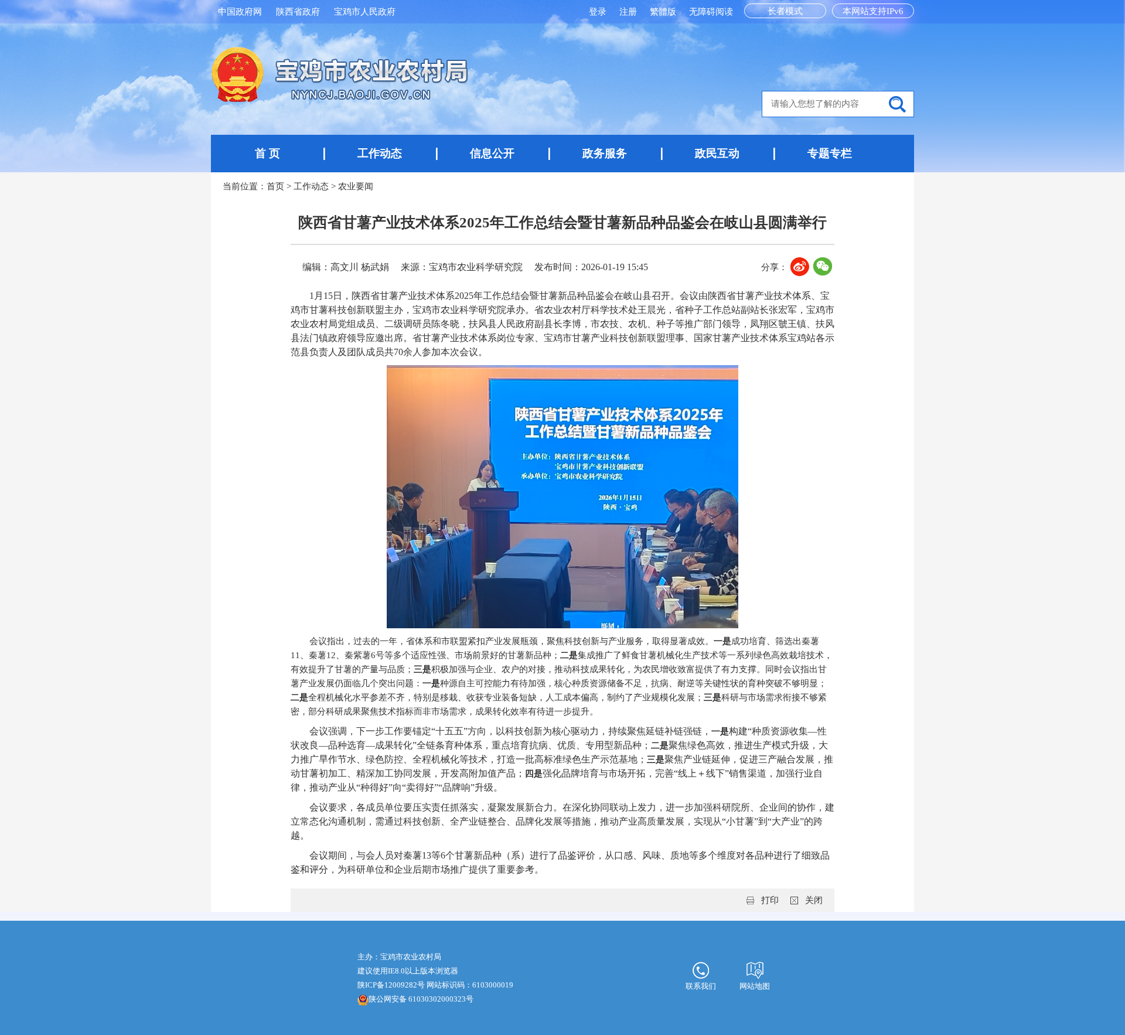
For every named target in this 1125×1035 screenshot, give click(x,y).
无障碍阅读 (711, 11)
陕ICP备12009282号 (391, 984)
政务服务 (604, 153)
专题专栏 (829, 153)
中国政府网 (240, 11)
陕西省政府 (298, 11)
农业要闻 (355, 186)
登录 (599, 11)
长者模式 (785, 11)
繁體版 (663, 11)
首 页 (267, 153)
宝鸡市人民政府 (365, 11)
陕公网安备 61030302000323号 (421, 999)
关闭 (814, 900)
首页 (275, 186)
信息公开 (492, 153)
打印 (770, 900)
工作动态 (379, 153)
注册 (629, 11)
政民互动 (717, 153)
